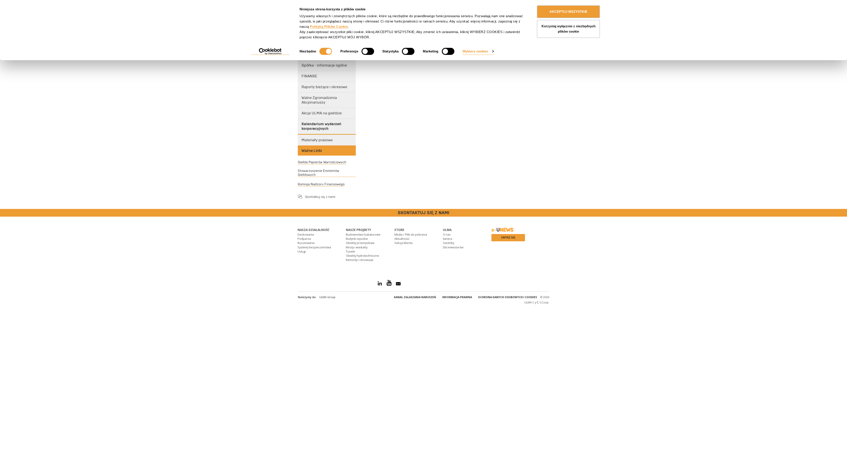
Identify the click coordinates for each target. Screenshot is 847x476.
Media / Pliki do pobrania (410, 234)
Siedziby (448, 243)
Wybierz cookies (475, 51)
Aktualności (401, 239)
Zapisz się (508, 237)
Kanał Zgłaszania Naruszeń (415, 297)
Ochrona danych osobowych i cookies (507, 297)
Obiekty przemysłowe (360, 243)
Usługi (302, 251)
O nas (447, 234)
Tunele (350, 251)
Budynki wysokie (357, 239)
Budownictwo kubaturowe (363, 234)
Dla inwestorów (453, 247)
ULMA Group (327, 297)
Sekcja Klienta (403, 243)
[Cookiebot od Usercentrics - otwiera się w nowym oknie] (270, 51)
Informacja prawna (457, 297)
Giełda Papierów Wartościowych (322, 162)
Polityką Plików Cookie (329, 26)
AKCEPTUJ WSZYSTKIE (568, 11)
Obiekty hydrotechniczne (362, 256)
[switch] (368, 51)
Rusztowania (306, 243)
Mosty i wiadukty (356, 247)
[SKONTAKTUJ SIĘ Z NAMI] (3, 213)
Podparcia (304, 239)
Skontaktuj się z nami (320, 197)
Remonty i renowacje (359, 260)
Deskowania (306, 234)
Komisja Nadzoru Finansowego (321, 184)
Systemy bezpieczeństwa (314, 247)
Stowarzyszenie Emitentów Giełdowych (318, 173)
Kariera (447, 239)
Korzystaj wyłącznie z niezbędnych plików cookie (569, 28)
